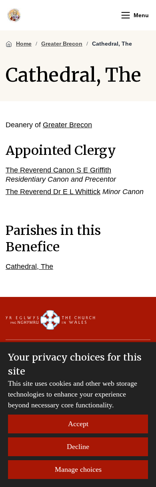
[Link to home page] (14, 15)
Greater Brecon (61, 43)
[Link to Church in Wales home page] (50, 320)
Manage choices (78, 469)
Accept (78, 424)
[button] (125, 15)
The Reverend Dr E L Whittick (53, 192)
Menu (141, 15)
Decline (78, 447)
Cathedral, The (112, 43)
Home (24, 43)
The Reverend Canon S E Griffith (58, 170)
